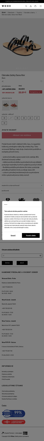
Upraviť (13, 235)
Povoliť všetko (31, 235)
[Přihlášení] (30, 6)
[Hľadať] (26, 6)
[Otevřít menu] (40, 6)
